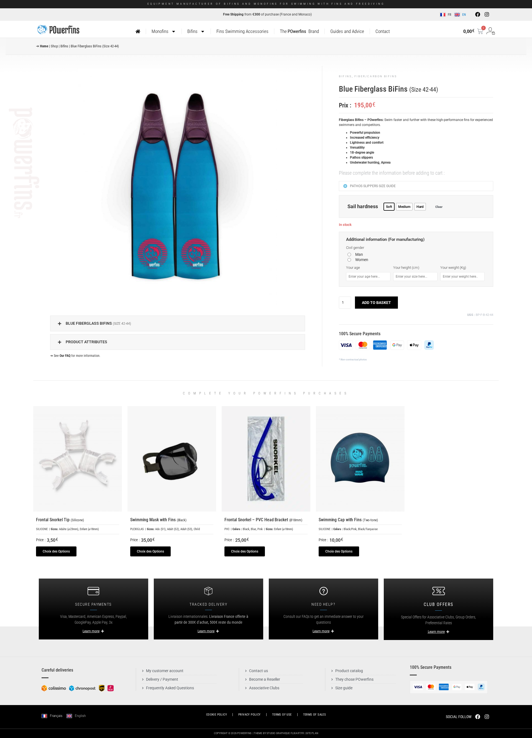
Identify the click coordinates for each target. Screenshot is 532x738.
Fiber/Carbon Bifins (375, 76)
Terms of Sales (314, 714)
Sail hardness (362, 206)
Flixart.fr (297, 733)
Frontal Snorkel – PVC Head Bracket (263, 519)
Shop (54, 46)
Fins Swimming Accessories (242, 31)
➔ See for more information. (75, 356)
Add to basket (376, 302)
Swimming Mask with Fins (158, 519)
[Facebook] (477, 14)
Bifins (192, 31)
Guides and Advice (347, 31)
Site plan (312, 733)
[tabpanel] (177, 187)
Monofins (160, 31)
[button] (177, 323)
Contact (382, 31)
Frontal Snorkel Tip (60, 519)
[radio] (389, 206)
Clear (439, 207)
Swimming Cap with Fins (348, 519)
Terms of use (282, 714)
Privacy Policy (249, 714)
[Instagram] (486, 14)
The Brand (299, 31)
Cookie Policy (216, 714)
